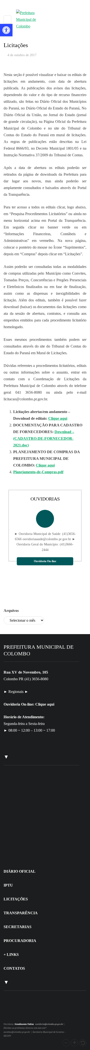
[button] (66, 1042)
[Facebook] (16, 1014)
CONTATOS (14, 968)
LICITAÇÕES (16, 899)
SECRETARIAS (17, 927)
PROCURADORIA (20, 941)
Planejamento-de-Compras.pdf (38, 472)
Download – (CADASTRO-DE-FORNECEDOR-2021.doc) (43, 438)
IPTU (8, 885)
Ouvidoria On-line (45, 561)
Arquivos (11, 611)
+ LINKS (11, 954)
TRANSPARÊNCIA (21, 913)
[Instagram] (10, 1014)
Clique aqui (57, 418)
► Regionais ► (16, 692)
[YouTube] (21, 1014)
